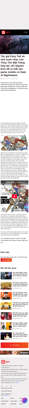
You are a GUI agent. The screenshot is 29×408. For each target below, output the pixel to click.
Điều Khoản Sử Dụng (6, 388)
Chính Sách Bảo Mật (6, 391)
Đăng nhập (6, 260)
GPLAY (12, 398)
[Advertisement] (14, 15)
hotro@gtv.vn (16, 382)
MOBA (21, 404)
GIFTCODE (13, 404)
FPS (21, 401)
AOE (2, 398)
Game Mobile (13, 401)
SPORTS (3, 404)
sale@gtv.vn (6, 395)
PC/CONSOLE (4, 401)
